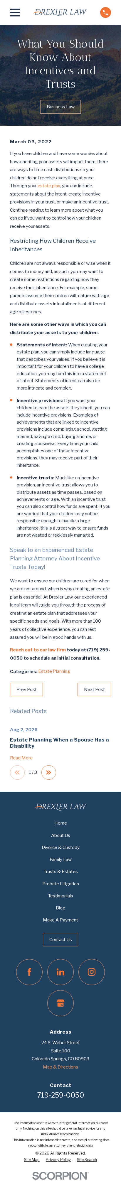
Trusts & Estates (60, 871)
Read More (21, 758)
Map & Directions (60, 1067)
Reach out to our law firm (38, 650)
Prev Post (26, 689)
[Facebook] (29, 972)
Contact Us (60, 939)
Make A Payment (60, 920)
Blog (60, 908)
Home (60, 823)
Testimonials (60, 896)
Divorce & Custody (61, 847)
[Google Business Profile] (60, 1003)
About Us (60, 835)
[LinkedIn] (60, 972)
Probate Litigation (60, 884)
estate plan (49, 185)
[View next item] (48, 772)
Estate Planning (54, 671)
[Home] (60, 12)
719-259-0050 (60, 1095)
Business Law (61, 106)
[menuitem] (32, 1160)
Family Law (61, 859)
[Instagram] (91, 972)
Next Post (94, 689)
